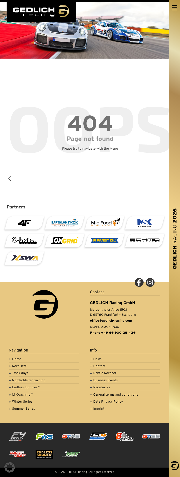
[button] (9, 467)
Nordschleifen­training (28, 380)
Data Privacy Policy (108, 401)
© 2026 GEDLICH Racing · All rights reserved (84, 471)
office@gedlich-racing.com (111, 320)
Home (16, 359)
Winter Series (22, 401)
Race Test (19, 366)
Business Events (105, 380)
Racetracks (101, 387)
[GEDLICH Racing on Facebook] (139, 282)
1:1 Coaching (22, 394)
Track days (20, 373)
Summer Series (23, 408)
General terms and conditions (115, 394)
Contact (99, 366)
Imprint (98, 408)
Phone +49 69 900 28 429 (112, 332)
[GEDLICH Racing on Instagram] (150, 282)
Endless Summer (26, 387)
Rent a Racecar (104, 373)
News (97, 359)
